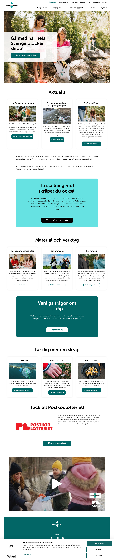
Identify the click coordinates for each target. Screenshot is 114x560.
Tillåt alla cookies (99, 543)
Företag (82, 2)
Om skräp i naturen (56, 392)
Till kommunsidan (55, 285)
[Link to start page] (12, 5)
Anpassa (98, 549)
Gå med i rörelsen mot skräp (57, 220)
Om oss (92, 8)
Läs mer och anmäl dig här (25, 55)
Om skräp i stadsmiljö (90, 390)
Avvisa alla (99, 555)
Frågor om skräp (57, 330)
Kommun (74, 2)
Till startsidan (52, 2)
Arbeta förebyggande (76, 8)
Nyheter (104, 8)
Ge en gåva (96, 2)
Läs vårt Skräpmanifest (90, 143)
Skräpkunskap (42, 8)
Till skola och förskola (21, 285)
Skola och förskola (64, 2)
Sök (103, 2)
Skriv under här (55, 139)
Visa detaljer (27, 554)
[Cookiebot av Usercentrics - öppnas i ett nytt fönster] (11, 556)
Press (88, 2)
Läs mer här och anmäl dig (21, 136)
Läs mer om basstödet (57, 443)
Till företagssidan (90, 285)
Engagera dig (57, 8)
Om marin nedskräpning (21, 390)
